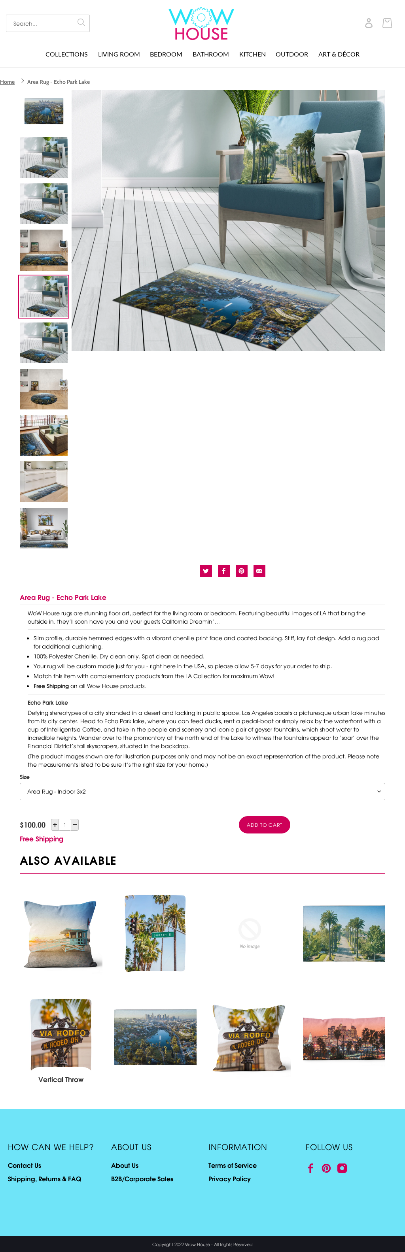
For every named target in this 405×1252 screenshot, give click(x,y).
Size (25, 777)
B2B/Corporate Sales (142, 1178)
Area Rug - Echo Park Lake (58, 81)
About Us (124, 1165)
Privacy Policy (229, 1178)
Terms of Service (232, 1165)
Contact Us (24, 1165)
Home (7, 81)
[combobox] (48, 23)
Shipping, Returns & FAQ (44, 1178)
